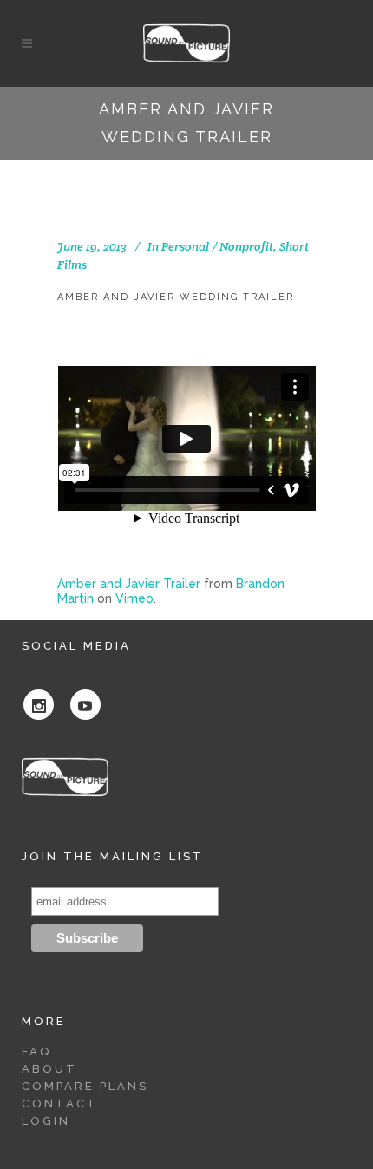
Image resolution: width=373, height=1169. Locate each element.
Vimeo (134, 598)
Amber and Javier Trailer (128, 584)
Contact (60, 1103)
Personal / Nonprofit (217, 246)
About (49, 1068)
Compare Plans (85, 1086)
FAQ (36, 1051)
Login (46, 1120)
